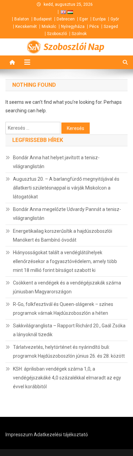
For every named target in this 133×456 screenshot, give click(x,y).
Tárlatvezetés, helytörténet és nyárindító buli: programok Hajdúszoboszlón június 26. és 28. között (69, 351)
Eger (83, 19)
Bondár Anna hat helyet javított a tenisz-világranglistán (56, 162)
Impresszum (19, 434)
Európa (99, 19)
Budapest (43, 19)
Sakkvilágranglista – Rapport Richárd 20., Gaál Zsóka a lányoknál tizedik (69, 330)
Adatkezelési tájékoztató (61, 434)
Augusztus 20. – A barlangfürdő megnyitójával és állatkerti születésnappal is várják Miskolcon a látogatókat (66, 187)
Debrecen (66, 19)
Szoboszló (57, 33)
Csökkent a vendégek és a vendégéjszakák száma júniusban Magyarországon (67, 287)
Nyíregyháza (73, 26)
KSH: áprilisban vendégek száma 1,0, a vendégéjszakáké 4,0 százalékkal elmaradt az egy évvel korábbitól (67, 377)
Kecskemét (26, 26)
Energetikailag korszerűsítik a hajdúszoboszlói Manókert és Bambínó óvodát (62, 235)
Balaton (21, 19)
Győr (114, 19)
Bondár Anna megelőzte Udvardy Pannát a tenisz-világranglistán (67, 214)
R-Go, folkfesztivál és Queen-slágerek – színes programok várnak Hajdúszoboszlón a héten (63, 309)
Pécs (94, 26)
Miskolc (49, 26)
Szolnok (79, 33)
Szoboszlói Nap (74, 47)
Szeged (111, 26)
